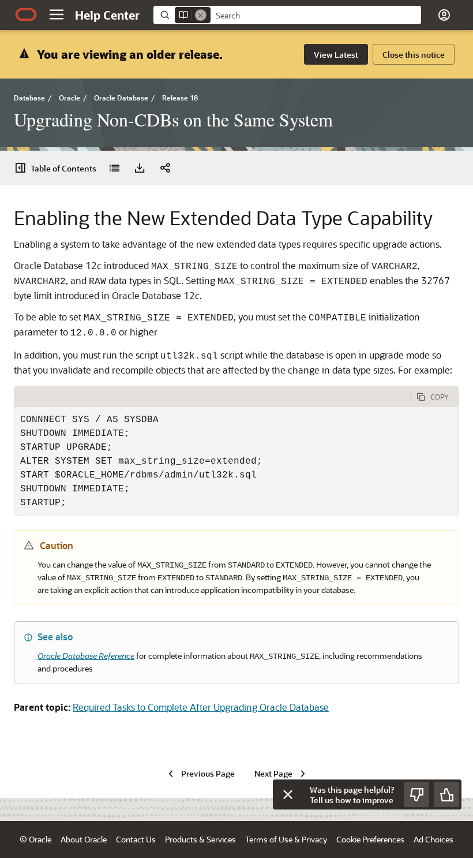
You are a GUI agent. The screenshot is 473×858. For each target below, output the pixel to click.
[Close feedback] (288, 794)
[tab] (212, 396)
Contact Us (136, 839)
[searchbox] (316, 15)
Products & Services (200, 839)
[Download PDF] (139, 168)
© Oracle (35, 839)
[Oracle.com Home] (26, 14)
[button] (56, 14)
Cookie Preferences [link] (370, 839)
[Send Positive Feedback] (446, 794)
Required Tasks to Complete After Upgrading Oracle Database (201, 707)
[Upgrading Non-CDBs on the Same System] (114, 168)
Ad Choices (433, 839)
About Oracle (84, 839)
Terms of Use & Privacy (286, 839)
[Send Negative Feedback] (416, 794)
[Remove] (200, 15)
